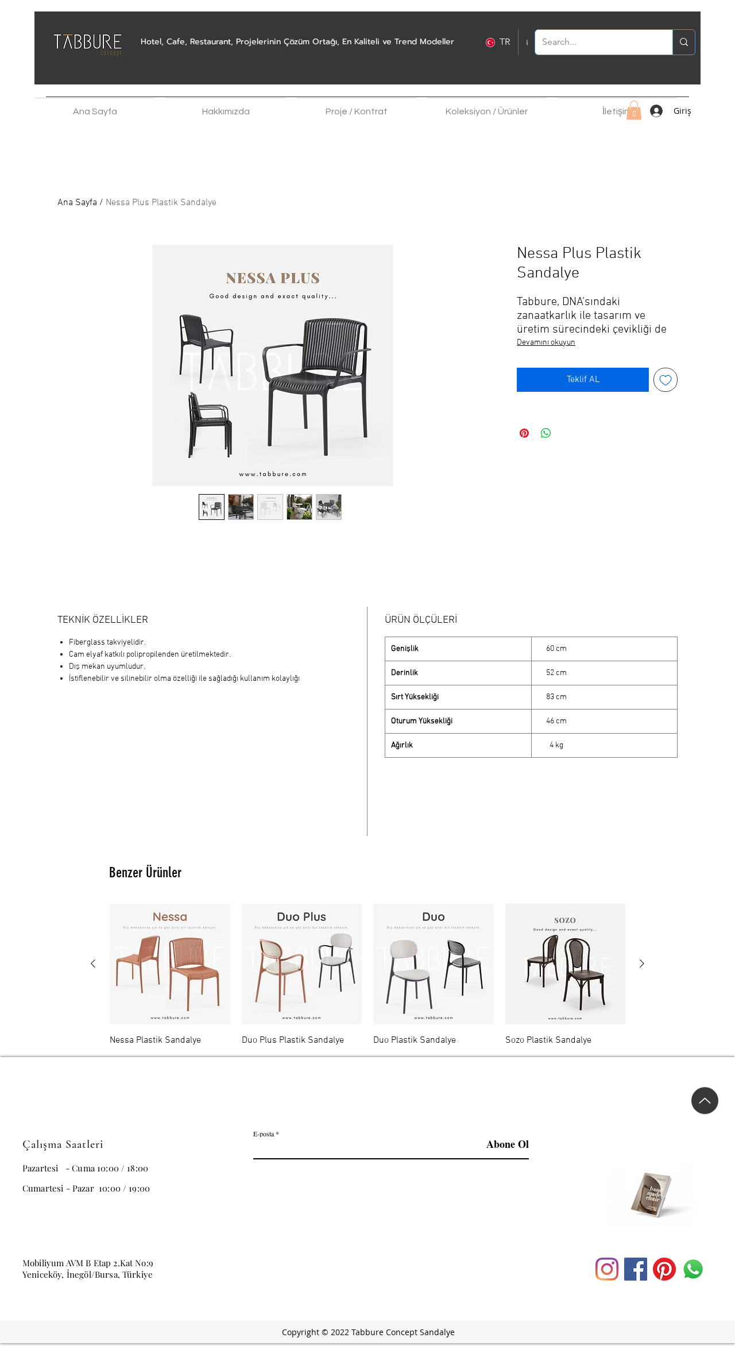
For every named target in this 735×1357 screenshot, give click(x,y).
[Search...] (683, 42)
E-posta (263, 1133)
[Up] (704, 1107)
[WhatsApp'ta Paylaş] (546, 433)
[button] (225, 106)
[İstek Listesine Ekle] (665, 380)
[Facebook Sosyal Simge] (635, 1269)
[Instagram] (606, 1269)
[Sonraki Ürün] (642, 963)
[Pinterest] (664, 1269)
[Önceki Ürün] (93, 963)
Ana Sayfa (77, 203)
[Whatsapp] (693, 1269)
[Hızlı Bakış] (170, 964)
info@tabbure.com (58, 1240)
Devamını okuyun (546, 343)
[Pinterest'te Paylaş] (524, 433)
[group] (367, 975)
